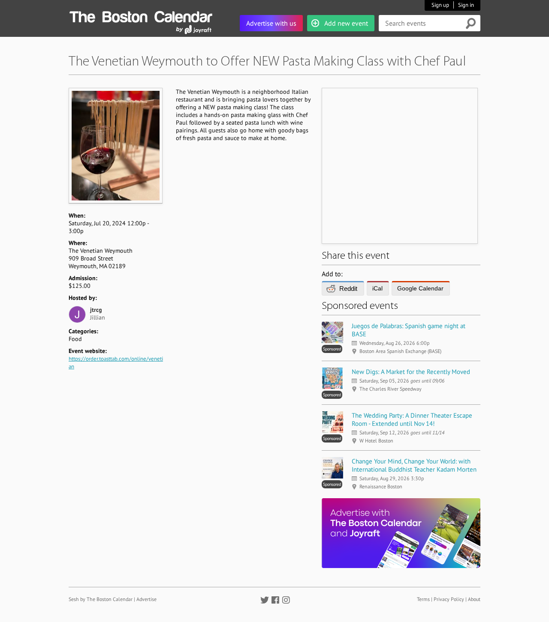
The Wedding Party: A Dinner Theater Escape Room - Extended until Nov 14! (412, 419)
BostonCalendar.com (141, 15)
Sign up (440, 5)
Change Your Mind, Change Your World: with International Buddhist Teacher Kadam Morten (414, 465)
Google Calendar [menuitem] (420, 288)
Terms (423, 599)
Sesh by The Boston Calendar (101, 599)
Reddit (348, 288)
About (474, 599)
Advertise (146, 599)
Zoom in (115, 145)
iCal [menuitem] (377, 288)
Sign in (466, 5)
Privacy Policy (449, 599)
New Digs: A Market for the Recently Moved (411, 372)
